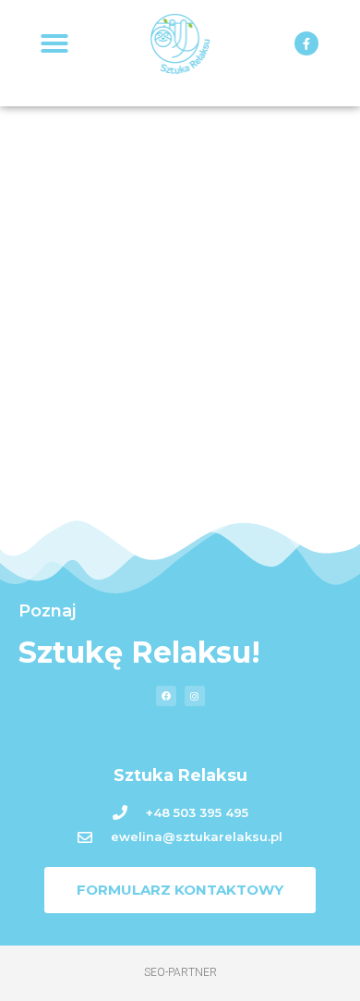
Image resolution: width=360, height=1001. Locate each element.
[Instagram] (195, 696)
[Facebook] (166, 696)
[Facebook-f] (306, 43)
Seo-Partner (180, 972)
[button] (54, 43)
